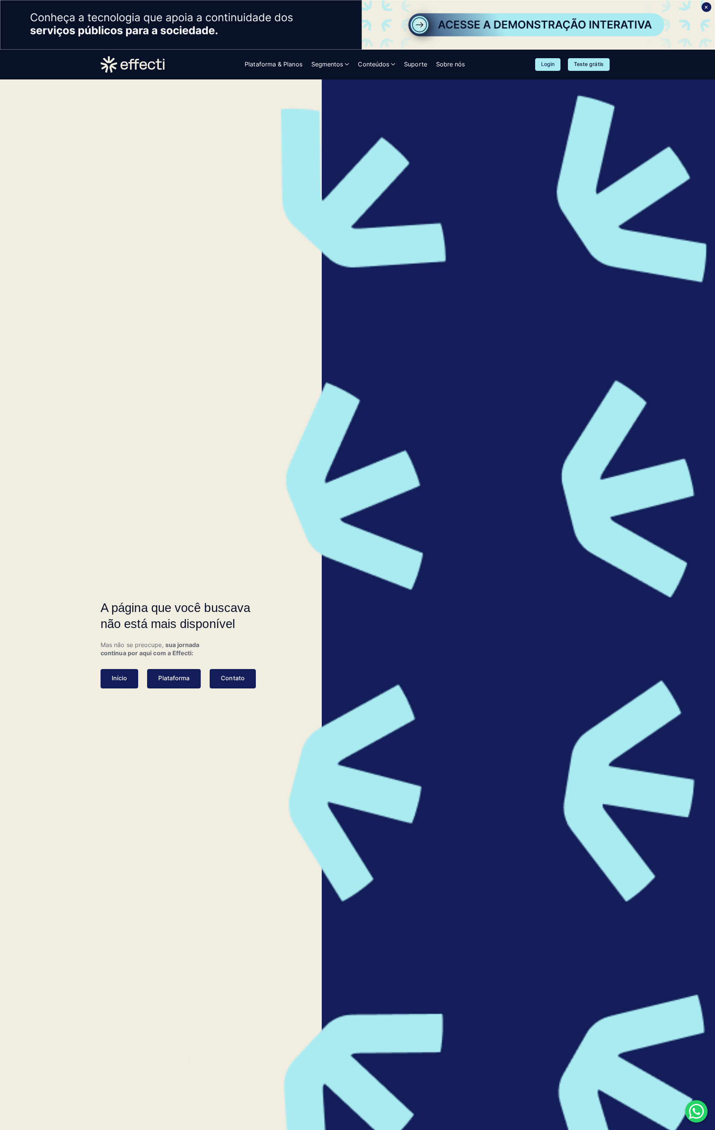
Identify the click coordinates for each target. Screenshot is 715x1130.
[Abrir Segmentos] (347, 64)
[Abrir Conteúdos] (393, 64)
